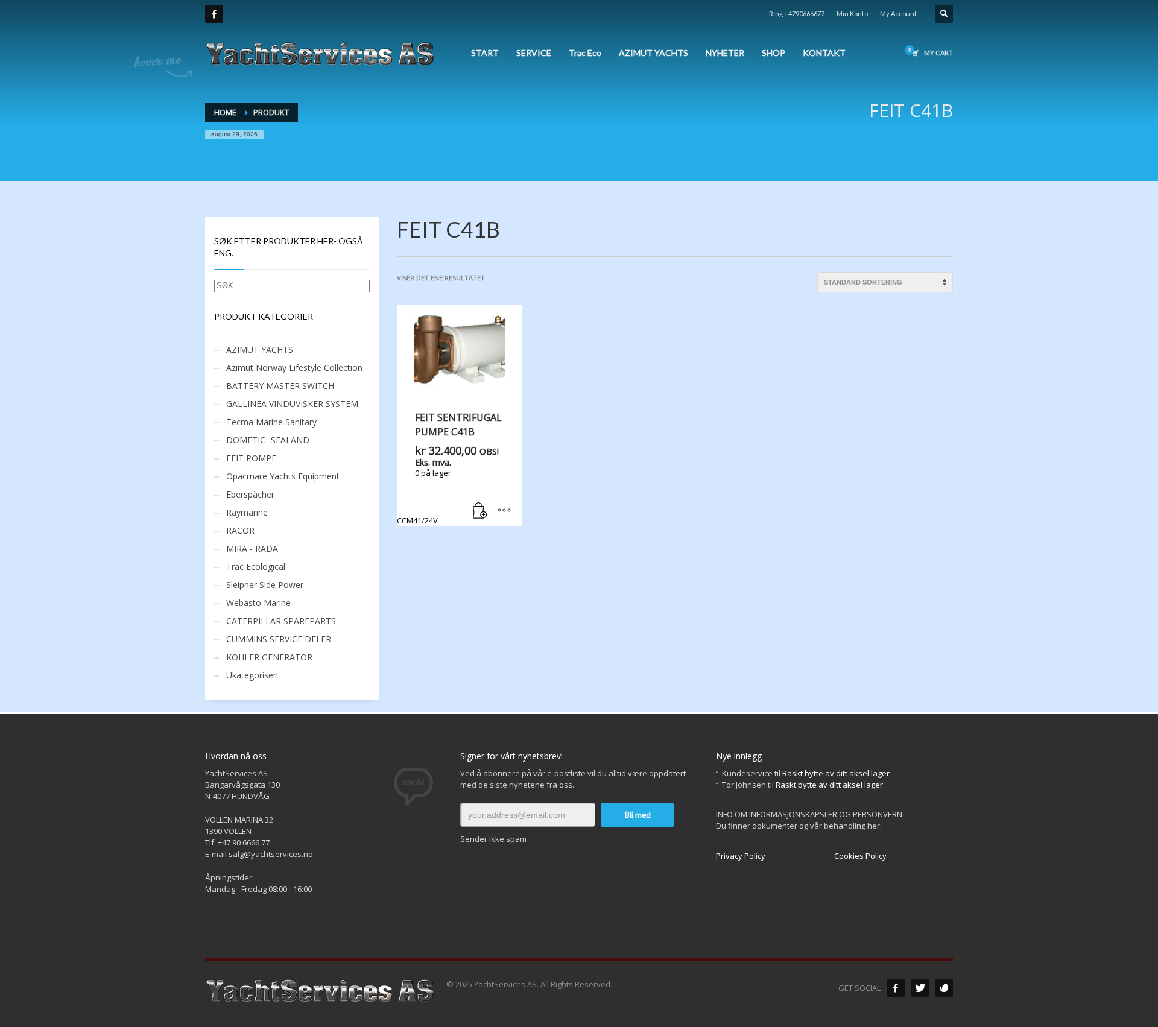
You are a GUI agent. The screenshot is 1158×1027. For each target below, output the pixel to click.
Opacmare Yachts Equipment (283, 476)
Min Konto (852, 13)
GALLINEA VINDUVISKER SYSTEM (292, 403)
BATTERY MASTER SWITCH (280, 385)
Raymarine (247, 512)
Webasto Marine (258, 602)
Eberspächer (250, 494)
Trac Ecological (255, 566)
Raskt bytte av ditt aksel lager (836, 773)
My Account (898, 13)
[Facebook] (214, 14)
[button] (480, 511)
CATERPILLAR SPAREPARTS (281, 621)
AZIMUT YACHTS (259, 349)
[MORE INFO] (504, 511)
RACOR (240, 530)
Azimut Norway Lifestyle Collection (294, 367)
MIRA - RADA (252, 548)
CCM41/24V (449, 468)
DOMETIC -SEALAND (267, 440)
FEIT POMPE (251, 458)
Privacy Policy (740, 855)
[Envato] (944, 988)
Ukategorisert (252, 675)
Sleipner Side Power (264, 584)
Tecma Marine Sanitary (271, 422)
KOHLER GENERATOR (269, 657)
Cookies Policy (860, 855)
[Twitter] (920, 988)
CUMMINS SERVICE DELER (278, 639)
